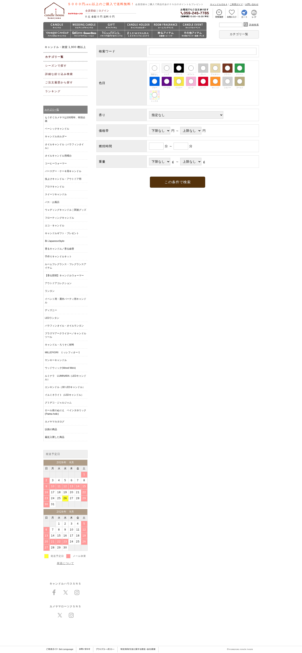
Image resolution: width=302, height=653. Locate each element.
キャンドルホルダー (56, 136)
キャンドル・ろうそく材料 (59, 344)
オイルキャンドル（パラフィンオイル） (64, 146)
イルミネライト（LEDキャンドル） (64, 394)
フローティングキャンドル (59, 217)
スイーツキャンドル (56, 194)
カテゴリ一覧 (239, 34)
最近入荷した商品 (54, 437)
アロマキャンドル (54, 186)
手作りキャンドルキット (58, 256)
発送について (65, 563)
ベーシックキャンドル (57, 128)
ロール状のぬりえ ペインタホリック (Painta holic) (65, 412)
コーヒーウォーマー (56, 163)
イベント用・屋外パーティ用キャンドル (65, 301)
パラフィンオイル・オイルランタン (64, 325)
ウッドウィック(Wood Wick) (60, 368)
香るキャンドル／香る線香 (59, 248)
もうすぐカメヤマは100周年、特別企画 (65, 119)
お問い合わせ (251, 4)
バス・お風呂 (52, 202)
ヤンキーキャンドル (56, 360)
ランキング (53, 91)
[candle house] (54, 19)
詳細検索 (254, 24)
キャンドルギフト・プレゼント (62, 233)
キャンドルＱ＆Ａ (218, 4)
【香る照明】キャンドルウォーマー (64, 275)
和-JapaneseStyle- (55, 241)
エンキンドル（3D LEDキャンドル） (65, 387)
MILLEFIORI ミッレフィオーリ (62, 352)
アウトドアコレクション (58, 283)
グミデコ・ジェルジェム (58, 402)
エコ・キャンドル (54, 225)
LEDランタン (52, 318)
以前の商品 (51, 429)
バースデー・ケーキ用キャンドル (63, 171)
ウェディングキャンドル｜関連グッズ (65, 209)
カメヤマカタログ (54, 421)
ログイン (104, 10)
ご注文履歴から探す (59, 82)
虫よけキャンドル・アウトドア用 (63, 179)
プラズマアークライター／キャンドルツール (65, 335)
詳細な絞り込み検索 (59, 74)
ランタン (50, 291)
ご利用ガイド (236, 4)
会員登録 (90, 10)
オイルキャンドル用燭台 (58, 155)
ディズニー (51, 310)
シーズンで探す (56, 65)
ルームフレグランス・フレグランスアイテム (65, 266)
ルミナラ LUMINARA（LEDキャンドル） (65, 377)
